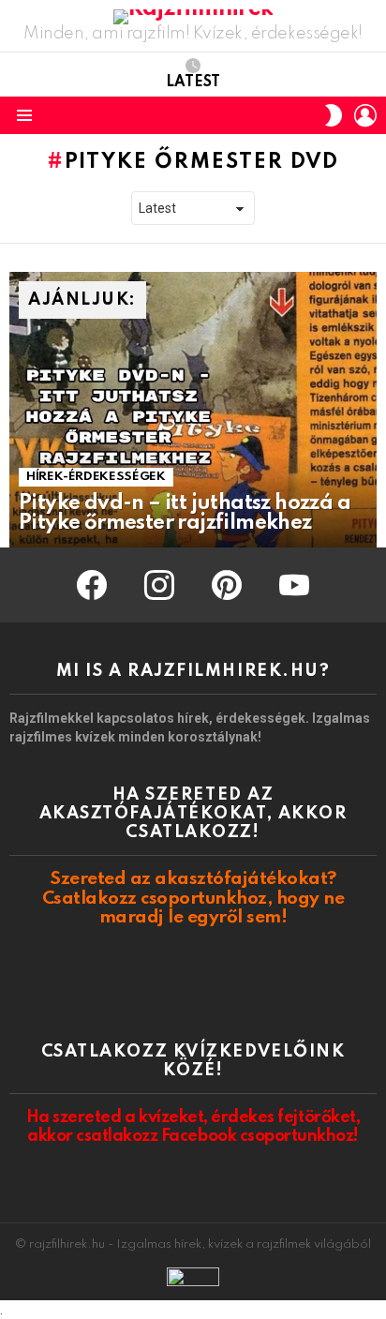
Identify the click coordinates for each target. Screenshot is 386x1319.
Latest (193, 82)
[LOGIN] (365, 115)
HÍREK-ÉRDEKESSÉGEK (96, 477)
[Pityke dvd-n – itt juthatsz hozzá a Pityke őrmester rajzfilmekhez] (193, 409)
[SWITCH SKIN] (333, 115)
